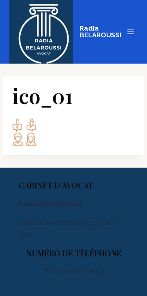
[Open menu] (130, 32)
